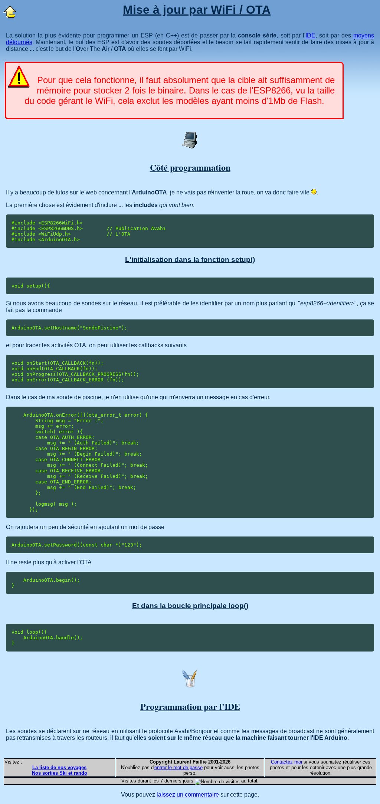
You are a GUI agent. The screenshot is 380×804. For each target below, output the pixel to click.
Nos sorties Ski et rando (59, 773)
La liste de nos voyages (59, 767)
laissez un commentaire (188, 794)
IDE (310, 35)
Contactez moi (286, 762)
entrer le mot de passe (178, 767)
